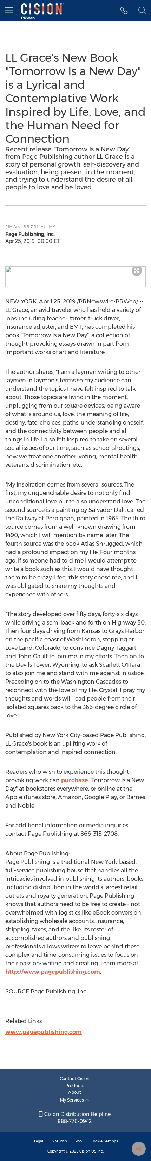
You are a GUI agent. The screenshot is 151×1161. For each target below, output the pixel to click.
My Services (72, 1100)
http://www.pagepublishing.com (52, 971)
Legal (38, 1141)
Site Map (59, 1141)
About (74, 1092)
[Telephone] (124, 10)
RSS (79, 1141)
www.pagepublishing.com (43, 1032)
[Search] (142, 10)
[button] (75, 269)
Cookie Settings (104, 1141)
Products (74, 1085)
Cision (84, 1151)
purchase (74, 780)
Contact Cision (75, 1078)
